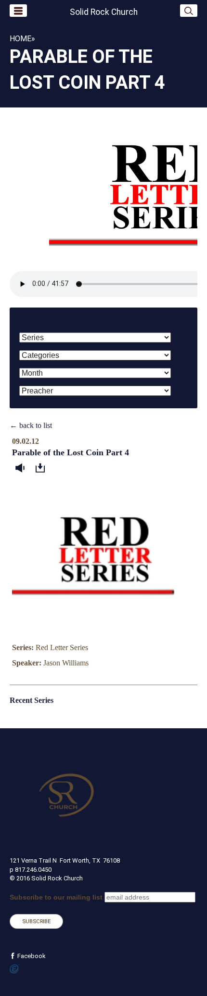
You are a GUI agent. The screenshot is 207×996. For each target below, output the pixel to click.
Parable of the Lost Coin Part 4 (70, 452)
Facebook (31, 956)
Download (42, 468)
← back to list (31, 425)
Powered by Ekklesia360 (15, 969)
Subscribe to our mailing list (56, 897)
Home (20, 38)
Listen (22, 468)
